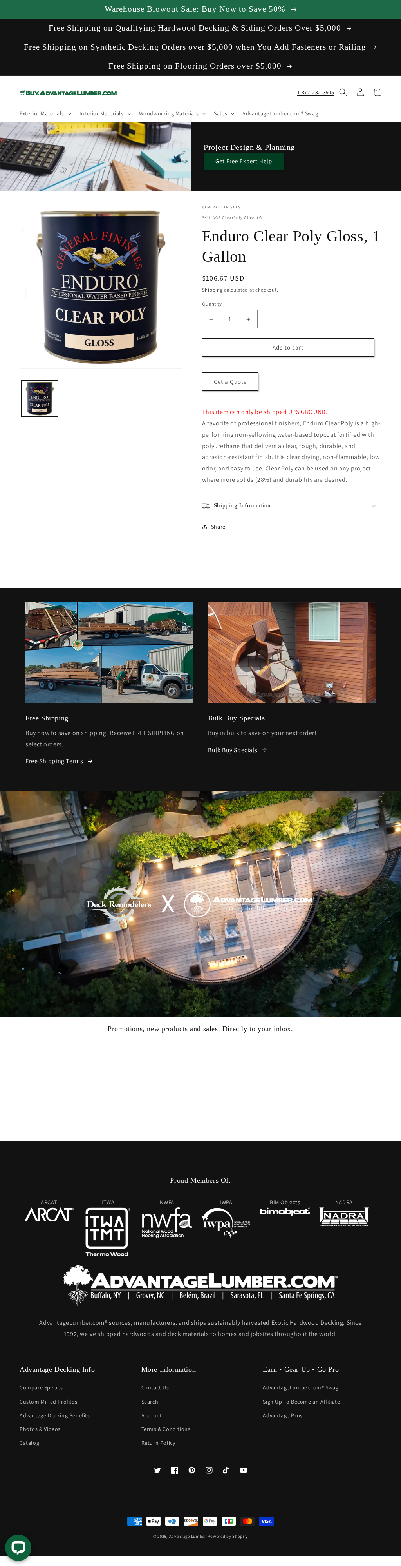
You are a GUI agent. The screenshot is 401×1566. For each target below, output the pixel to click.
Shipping (212, 289)
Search (150, 1401)
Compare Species (41, 1387)
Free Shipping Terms (54, 761)
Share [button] (218, 526)
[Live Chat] (18, 1548)
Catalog (29, 1442)
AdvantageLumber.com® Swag (300, 1387)
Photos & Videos (40, 1429)
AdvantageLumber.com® (73, 1322)
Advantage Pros (282, 1415)
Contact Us (155, 1387)
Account (151, 1415)
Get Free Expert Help (243, 161)
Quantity (212, 304)
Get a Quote (230, 381)
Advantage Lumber (187, 1536)
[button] (45, 113)
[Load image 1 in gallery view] (40, 398)
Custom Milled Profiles (48, 1401)
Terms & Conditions (166, 1429)
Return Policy (158, 1442)
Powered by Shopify (228, 1536)
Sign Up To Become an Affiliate (301, 1401)
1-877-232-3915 (315, 92)
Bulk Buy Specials (232, 750)
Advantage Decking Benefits (55, 1415)
